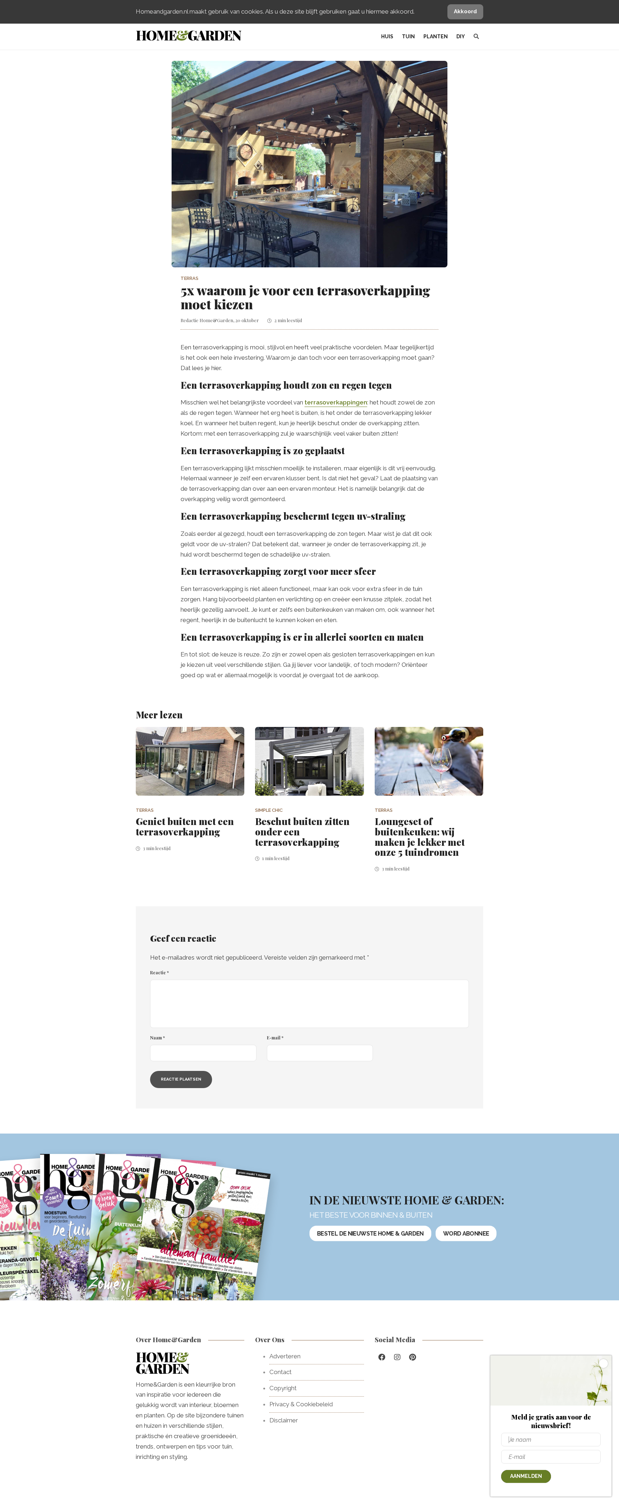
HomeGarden (188, 35)
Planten (435, 36)
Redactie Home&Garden (207, 320)
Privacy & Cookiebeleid (301, 1404)
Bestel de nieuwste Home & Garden (370, 1233)
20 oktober (247, 320)
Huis (387, 36)
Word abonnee (466, 1233)
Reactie (159, 972)
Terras (189, 278)
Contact (280, 1372)
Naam (157, 1037)
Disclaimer (283, 1420)
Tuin (408, 36)
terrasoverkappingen (335, 402)
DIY (460, 36)
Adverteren (285, 1356)
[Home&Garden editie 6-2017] (199, 1245)
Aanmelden (526, 1476)
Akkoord (465, 11)
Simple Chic (269, 810)
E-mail (275, 1037)
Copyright (283, 1388)
